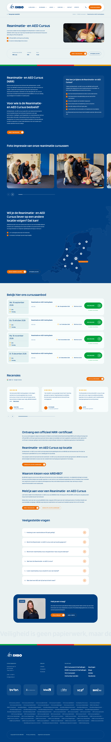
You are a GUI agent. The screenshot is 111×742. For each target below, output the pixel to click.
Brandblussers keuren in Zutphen (68, 723)
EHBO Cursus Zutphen (83, 720)
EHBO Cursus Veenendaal (83, 718)
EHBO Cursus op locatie (95, 716)
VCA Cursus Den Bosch (43, 705)
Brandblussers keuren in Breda (50, 723)
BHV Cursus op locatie (98, 712)
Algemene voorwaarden (44, 734)
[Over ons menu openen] (64, 7)
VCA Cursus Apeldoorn (68, 703)
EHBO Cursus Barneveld (57, 720)
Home (74, 14)
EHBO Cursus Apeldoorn (43, 720)
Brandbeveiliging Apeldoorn (92, 709)
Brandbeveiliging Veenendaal (50, 707)
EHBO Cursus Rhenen (15, 720)
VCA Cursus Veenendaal (82, 705)
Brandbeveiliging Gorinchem (44, 712)
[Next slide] (12, 194)
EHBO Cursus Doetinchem (27, 718)
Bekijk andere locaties (15, 271)
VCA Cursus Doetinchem (29, 705)
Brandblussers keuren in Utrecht (32, 723)
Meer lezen (16, 401)
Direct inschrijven (77, 53)
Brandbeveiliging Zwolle (29, 712)
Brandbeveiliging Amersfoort (45, 709)
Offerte (76, 7)
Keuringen (42, 7)
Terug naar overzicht (14, 14)
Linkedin (42, 666)
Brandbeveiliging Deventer (62, 709)
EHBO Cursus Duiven (41, 718)
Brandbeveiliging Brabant (34, 707)
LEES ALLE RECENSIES (93, 379)
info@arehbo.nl (11, 677)
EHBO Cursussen (81, 14)
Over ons (60, 7)
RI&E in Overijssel (11, 707)
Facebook (42, 671)
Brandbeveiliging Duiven (96, 707)
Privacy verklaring (30, 734)
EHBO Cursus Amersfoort (28, 720)
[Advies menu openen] (54, 7)
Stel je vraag (56, 615)
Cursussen (32, 7)
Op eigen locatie (95, 53)
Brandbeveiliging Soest (16, 709)
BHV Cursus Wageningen (28, 716)
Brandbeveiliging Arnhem (30, 709)
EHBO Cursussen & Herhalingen (75, 670)
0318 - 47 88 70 (10, 674)
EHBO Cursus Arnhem (70, 716)
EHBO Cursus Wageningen (68, 718)
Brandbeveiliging (22, 707)
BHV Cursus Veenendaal (14, 716)
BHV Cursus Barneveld (43, 714)
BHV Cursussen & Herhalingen (75, 667)
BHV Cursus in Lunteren (57, 716)
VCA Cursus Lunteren (14, 703)
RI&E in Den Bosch (94, 705)
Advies (51, 7)
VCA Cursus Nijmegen (56, 705)
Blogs (90, 670)
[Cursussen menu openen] (36, 7)
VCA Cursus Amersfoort (28, 703)
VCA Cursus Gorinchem (15, 705)
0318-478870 (71, 615)
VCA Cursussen (70, 673)
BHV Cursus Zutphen (73, 712)
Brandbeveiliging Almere (77, 709)
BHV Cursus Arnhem (85, 712)
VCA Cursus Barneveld (41, 703)
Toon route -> (10, 670)
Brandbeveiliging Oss (82, 707)
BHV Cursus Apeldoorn (94, 714)
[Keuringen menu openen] (46, 7)
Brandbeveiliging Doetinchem (67, 707)
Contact (69, 7)
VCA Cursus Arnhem (95, 703)
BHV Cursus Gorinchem (68, 714)
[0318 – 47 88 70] (86, 7)
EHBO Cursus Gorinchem (97, 720)
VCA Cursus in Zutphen (55, 703)
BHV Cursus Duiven (55, 714)
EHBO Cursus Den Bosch (98, 718)
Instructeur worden (71, 676)
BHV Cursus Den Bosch (30, 714)
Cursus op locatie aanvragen (32, 464)
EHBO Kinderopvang (84, 723)
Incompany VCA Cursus (82, 703)
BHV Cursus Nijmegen (16, 714)
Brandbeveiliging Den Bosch (14, 712)
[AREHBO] (16, 7)
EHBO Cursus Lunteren (13, 718)
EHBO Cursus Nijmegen (54, 718)
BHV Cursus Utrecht (81, 714)
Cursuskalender (95, 7)
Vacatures (91, 676)
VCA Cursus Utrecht (69, 705)
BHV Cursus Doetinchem (60, 712)
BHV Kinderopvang (83, 716)
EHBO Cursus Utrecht (70, 720)
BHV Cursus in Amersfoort (42, 716)
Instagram (42, 669)
